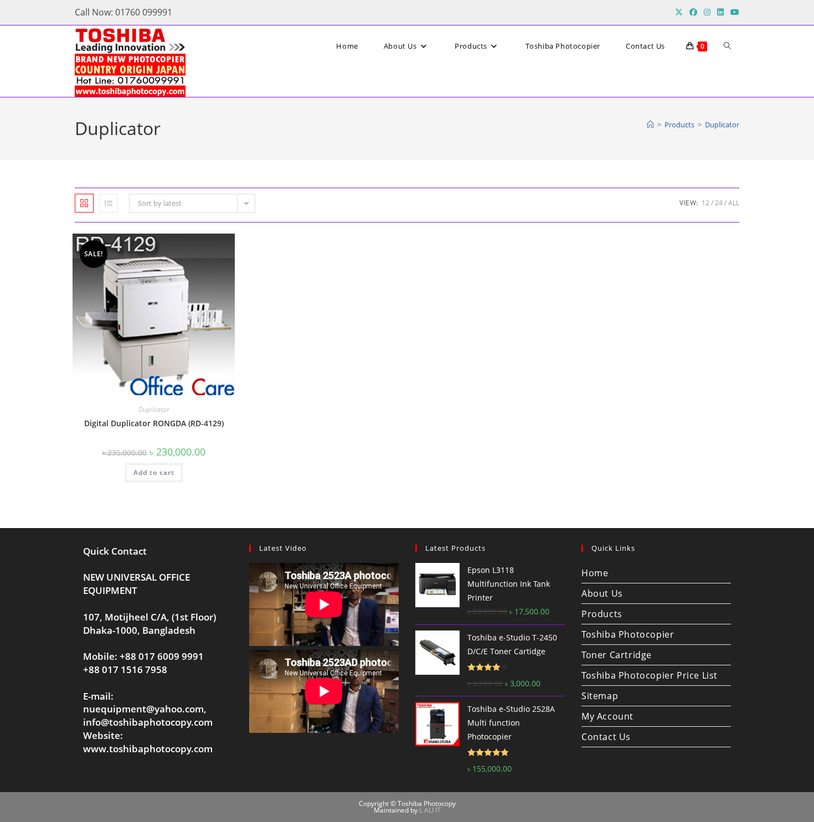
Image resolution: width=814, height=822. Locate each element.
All (733, 203)
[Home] (650, 125)
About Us (602, 593)
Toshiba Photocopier (627, 634)
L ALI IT (430, 810)
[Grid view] (84, 203)
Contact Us (606, 737)
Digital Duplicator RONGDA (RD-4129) (154, 423)
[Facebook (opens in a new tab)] (693, 12)
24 (719, 203)
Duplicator (722, 125)
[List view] (108, 203)
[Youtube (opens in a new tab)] (733, 12)
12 (705, 203)
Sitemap (599, 696)
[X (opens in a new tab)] (679, 12)
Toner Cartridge (616, 655)
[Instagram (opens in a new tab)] (707, 12)
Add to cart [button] (153, 472)
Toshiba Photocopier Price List (649, 675)
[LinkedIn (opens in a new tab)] (720, 12)
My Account (607, 716)
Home (594, 573)
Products (601, 614)
